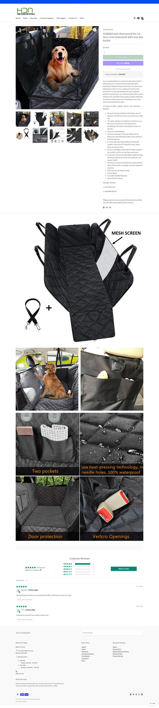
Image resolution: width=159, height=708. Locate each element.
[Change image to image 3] (57, 118)
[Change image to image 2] (40, 118)
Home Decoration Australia (33, 699)
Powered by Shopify (21, 701)
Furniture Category (88, 654)
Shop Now (33, 18)
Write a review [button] (124, 569)
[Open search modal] (134, 18)
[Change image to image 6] (23, 135)
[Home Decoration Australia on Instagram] (139, 694)
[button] (67, 564)
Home (25, 18)
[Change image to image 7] (40, 135)
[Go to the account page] (138, 18)
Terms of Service (118, 656)
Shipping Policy (117, 654)
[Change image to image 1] (23, 119)
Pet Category (61, 18)
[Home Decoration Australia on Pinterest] (136, 694)
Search (18, 18)
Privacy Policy (117, 649)
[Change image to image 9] (74, 135)
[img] (21, 587)
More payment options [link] (123, 69)
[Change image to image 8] (57, 135)
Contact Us (85, 658)
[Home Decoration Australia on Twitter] (133, 694)
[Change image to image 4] (74, 118)
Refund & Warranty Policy (121, 651)
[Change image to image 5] (91, 118)
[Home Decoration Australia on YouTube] (142, 694)
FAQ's (82, 18)
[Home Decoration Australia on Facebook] (131, 694)
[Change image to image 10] (91, 135)
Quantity (106, 47)
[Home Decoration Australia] (26, 11)
